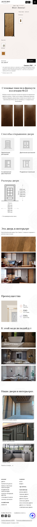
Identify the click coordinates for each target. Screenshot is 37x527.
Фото (20, 481)
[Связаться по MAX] (32, 515)
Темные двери (23, 494)
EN (29, 2)
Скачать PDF (28, 65)
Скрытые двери (24, 500)
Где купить (22, 486)
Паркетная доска (6, 483)
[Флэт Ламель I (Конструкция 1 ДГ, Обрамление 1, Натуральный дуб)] (9, 23)
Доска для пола (11, 344)
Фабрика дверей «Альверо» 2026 (10, 523)
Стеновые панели (7, 497)
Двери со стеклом (25, 505)
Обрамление (3, 40)
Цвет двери (3, 48)
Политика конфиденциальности (24, 520)
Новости (4, 504)
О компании (5, 502)
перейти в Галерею (6, 465)
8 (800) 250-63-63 (26, 2)
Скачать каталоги (6, 499)
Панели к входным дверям (7, 494)
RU (31, 2)
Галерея (22, 479)
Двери (3, 481)
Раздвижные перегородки (5, 490)
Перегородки (9, 378)
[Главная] (5, 2)
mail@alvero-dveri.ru (19, 513)
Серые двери (23, 496)
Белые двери (23, 492)
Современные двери (26, 507)
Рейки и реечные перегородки (6, 486)
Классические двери (26, 503)
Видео (21, 483)
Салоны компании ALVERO (8, 520)
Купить (31, 60)
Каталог (3, 479)
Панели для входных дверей (16, 363)
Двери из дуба (23, 498)
